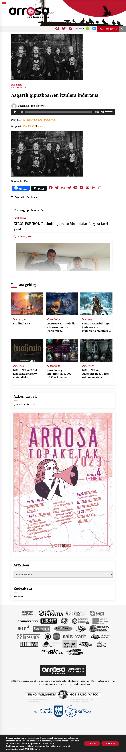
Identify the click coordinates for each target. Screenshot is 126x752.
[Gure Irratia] (42, 628)
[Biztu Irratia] (64, 620)
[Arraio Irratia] (75, 613)
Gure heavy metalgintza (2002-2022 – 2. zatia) (60, 374)
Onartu (92, 743)
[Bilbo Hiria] (49, 620)
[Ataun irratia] (27, 620)
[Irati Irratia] (81, 628)
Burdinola (16, 84)
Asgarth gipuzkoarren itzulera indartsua (54, 95)
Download (49, 119)
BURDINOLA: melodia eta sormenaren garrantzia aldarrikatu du (61, 327)
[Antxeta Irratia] (51, 613)
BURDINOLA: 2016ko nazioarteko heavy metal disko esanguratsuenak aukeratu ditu (26, 374)
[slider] (109, 111)
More (40, 126)
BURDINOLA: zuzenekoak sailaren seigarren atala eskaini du (96, 374)
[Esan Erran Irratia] (100, 620)
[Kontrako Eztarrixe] (47, 636)
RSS (33, 126)
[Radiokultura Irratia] (29, 643)
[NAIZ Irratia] (75, 636)
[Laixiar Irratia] (56, 636)
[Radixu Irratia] (51, 643)
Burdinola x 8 (21, 323)
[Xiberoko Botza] (101, 643)
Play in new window (31, 119)
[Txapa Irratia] (85, 643)
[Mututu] (102, 111)
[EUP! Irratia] (23, 628)
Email (26, 126)
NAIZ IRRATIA (18, 87)
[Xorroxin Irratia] (52, 651)
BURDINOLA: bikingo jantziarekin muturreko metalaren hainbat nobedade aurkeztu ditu (96, 327)
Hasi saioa (18, 596)
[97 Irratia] (29, 613)
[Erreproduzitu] (15, 111)
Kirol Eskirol (20, 218)
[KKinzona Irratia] (28, 636)
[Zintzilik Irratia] (75, 651)
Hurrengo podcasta (26, 210)
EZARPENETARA (31, 749)
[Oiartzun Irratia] (100, 636)
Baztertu (110, 743)
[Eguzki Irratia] (80, 620)
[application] (63, 112)
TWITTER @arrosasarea (20, 728)
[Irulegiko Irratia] (99, 628)
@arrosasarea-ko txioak (24, 404)
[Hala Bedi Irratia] (63, 628)
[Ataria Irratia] (97, 613)
